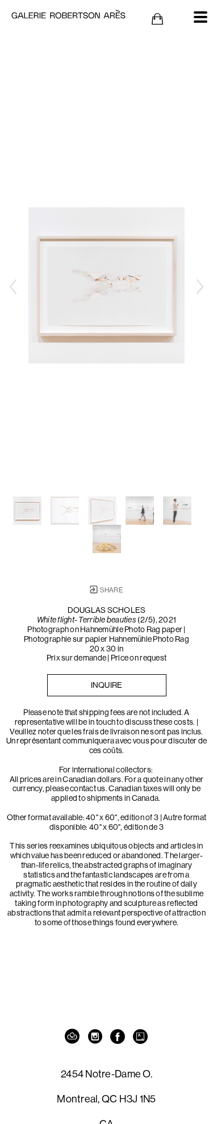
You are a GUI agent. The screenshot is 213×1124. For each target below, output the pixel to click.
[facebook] (118, 1036)
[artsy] (140, 1036)
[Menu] (200, 17)
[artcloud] (72, 1036)
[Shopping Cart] (157, 19)
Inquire (107, 685)
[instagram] (95, 1036)
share (110, 590)
